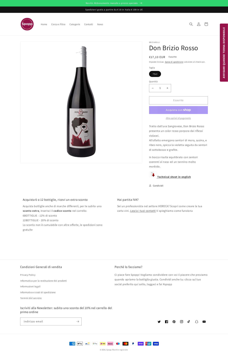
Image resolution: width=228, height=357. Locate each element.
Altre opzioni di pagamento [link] (178, 118)
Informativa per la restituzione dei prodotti (43, 280)
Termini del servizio (30, 298)
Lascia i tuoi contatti (143, 210)
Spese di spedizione (174, 62)
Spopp (109, 350)
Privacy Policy (27, 274)
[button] (191, 24)
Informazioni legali (30, 286)
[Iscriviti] (77, 322)
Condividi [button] (158, 185)
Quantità (153, 81)
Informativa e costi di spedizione (38, 292)
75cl (155, 73)
